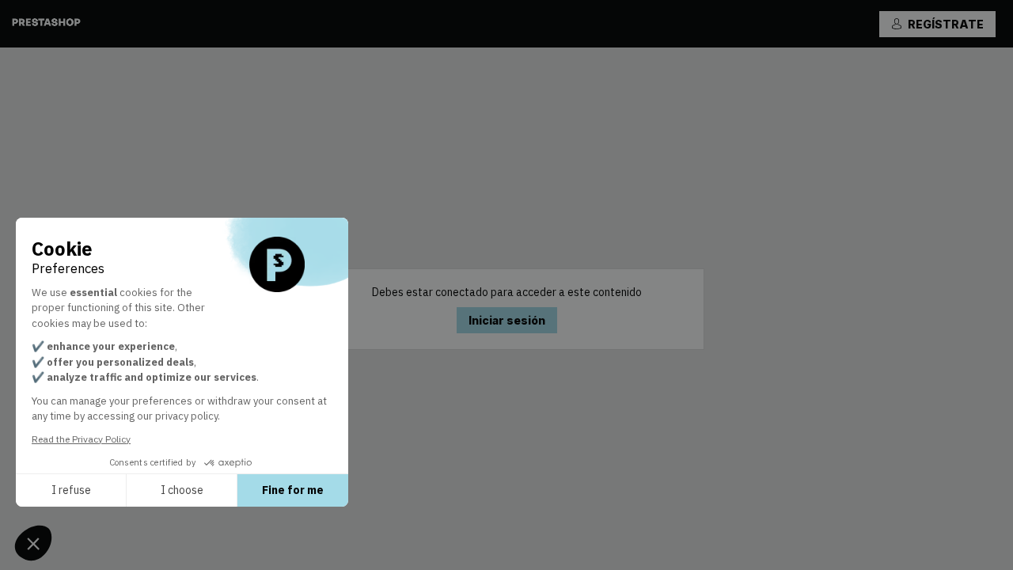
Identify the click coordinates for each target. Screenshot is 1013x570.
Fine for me (293, 490)
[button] (937, 24)
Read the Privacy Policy (81, 439)
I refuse (71, 490)
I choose (182, 490)
